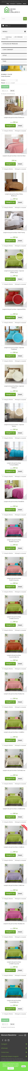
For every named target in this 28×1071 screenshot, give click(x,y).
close (23, 1066)
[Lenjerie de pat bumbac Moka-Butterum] (14, 182)
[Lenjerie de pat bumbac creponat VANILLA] (14, 374)
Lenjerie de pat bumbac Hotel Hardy (14, 232)
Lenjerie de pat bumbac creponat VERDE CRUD (14, 271)
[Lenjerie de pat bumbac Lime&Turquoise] (14, 950)
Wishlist (24, 3)
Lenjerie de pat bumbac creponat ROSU (14, 309)
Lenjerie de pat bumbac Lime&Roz (14, 732)
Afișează (3, 82)
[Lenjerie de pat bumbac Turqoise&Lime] (14, 988)
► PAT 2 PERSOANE (10, 1)
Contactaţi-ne (12, 3)
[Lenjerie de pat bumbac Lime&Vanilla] (14, 796)
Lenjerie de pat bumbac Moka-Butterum (14, 195)
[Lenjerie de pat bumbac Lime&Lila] (14, 835)
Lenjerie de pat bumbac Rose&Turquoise (14, 540)
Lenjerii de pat (4, 1)
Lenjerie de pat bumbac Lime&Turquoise (14, 963)
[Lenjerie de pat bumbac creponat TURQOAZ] (14, 335)
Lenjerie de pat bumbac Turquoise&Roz (14, 464)
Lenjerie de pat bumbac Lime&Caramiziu (14, 617)
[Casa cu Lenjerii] (14, 9)
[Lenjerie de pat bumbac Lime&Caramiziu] (14, 604)
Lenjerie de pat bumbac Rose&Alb (14, 501)
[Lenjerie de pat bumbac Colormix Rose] (14, 143)
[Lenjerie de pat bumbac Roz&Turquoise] (14, 566)
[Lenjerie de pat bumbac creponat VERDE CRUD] (14, 258)
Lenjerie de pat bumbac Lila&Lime (14, 885)
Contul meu (5, 1052)
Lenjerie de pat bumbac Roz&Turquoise (14, 579)
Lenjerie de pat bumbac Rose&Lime (14, 923)
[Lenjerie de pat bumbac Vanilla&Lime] (14, 758)
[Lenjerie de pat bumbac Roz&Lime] (14, 681)
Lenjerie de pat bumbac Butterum (14, 117)
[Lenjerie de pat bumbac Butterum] (14, 105)
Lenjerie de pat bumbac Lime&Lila (14, 847)
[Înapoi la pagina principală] (2, 37)
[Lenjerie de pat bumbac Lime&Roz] (14, 720)
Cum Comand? (8, 49)
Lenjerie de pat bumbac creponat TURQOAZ (14, 348)
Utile (5, 55)
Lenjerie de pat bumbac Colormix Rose (14, 156)
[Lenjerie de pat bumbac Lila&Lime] (14, 873)
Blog (8, 3)
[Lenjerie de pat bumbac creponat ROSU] (14, 297)
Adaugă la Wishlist (8, 130)
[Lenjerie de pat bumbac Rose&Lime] (14, 911)
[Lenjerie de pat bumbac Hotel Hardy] (14, 220)
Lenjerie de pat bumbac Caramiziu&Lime (14, 656)
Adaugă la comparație (21, 130)
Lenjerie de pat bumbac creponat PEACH (14, 425)
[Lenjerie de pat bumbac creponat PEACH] (14, 412)
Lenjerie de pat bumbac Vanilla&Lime (14, 770)
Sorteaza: (3, 80)
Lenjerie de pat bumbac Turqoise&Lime (14, 1001)
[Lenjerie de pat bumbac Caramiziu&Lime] (14, 643)
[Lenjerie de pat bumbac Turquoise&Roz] (14, 451)
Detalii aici (10, 1068)
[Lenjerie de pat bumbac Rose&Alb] (14, 489)
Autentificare (19, 3)
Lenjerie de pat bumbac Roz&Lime (14, 694)
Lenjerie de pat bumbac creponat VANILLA (14, 387)
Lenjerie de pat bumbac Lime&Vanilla (14, 809)
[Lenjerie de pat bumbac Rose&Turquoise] (14, 527)
